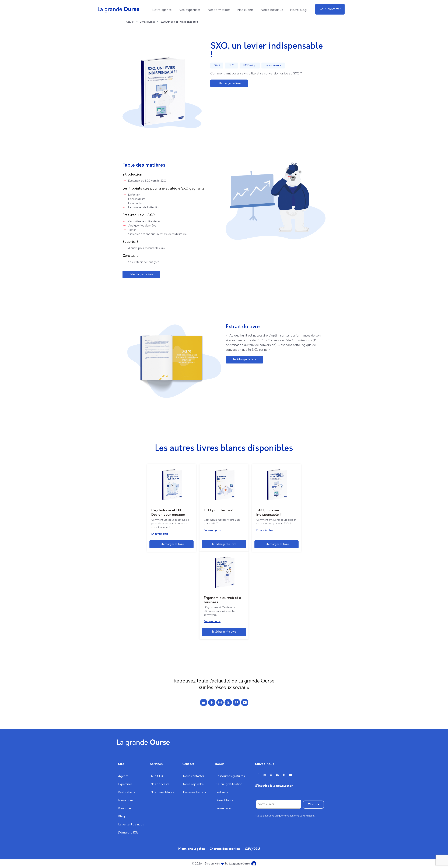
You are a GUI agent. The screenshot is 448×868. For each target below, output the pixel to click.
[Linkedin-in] (203, 702)
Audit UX (157, 776)
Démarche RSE (128, 832)
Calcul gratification (229, 784)
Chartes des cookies (225, 849)
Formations (125, 800)
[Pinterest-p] (236, 702)
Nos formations (219, 10)
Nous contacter (330, 9)
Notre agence (162, 10)
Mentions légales (191, 849)
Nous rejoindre (193, 784)
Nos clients (245, 10)
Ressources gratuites (230, 776)
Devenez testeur (194, 792)
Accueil (130, 21)
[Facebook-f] (211, 702)
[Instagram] (220, 702)
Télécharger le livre (171, 544)
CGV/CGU (252, 849)
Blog (121, 816)
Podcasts (222, 792)
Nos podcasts (160, 784)
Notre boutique (272, 10)
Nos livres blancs (162, 792)
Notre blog (298, 10)
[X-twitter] (228, 702)
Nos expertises (190, 10)
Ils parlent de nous (131, 824)
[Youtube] (244, 702)
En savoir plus (159, 534)
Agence (123, 776)
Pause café (223, 808)
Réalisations (126, 792)
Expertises (125, 784)
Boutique (124, 808)
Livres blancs (147, 21)
